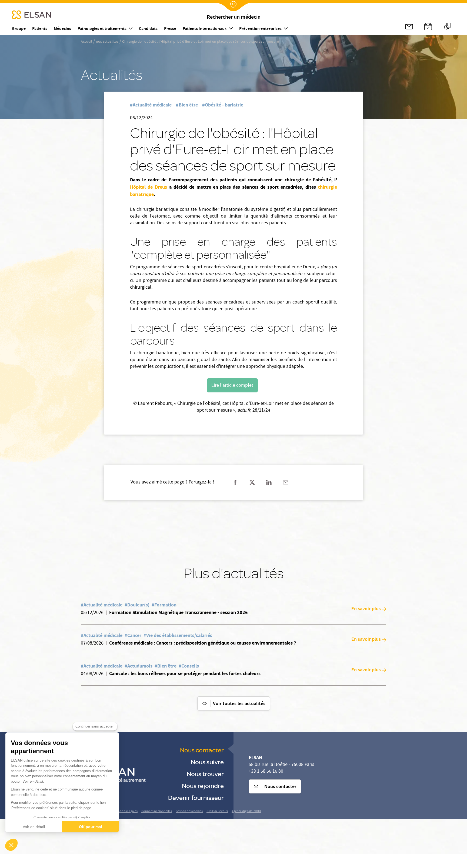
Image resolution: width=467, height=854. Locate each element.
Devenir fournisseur (196, 797)
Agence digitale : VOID (246, 811)
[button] (11, 844)
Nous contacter (202, 750)
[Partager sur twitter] (252, 482)
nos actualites (107, 42)
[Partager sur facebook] (235, 482)
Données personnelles (156, 811)
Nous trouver (205, 773)
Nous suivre (207, 762)
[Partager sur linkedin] (269, 482)
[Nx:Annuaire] (428, 26)
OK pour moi (90, 827)
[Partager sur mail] (285, 482)
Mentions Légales (126, 811)
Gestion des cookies (189, 811)
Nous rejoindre (203, 785)
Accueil (86, 42)
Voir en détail (34, 827)
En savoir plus (366, 609)
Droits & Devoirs (217, 811)
